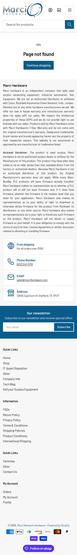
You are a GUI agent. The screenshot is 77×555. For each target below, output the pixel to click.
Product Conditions (15, 436)
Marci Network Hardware (31, 525)
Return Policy (11, 415)
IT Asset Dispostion (15, 368)
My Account (10, 497)
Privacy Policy (12, 420)
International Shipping (17, 441)
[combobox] (38, 24)
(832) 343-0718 (25, 264)
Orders (7, 492)
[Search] (69, 24)
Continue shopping (39, 65)
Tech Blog (9, 384)
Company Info (11, 379)
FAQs (6, 409)
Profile (7, 502)
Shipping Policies (14, 430)
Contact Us (10, 471)
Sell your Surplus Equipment (20, 389)
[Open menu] (69, 10)
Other (6, 373)
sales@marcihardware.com (32, 280)
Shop (6, 363)
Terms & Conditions (15, 425)
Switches (9, 461)
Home (6, 358)
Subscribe (63, 327)
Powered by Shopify (58, 525)
